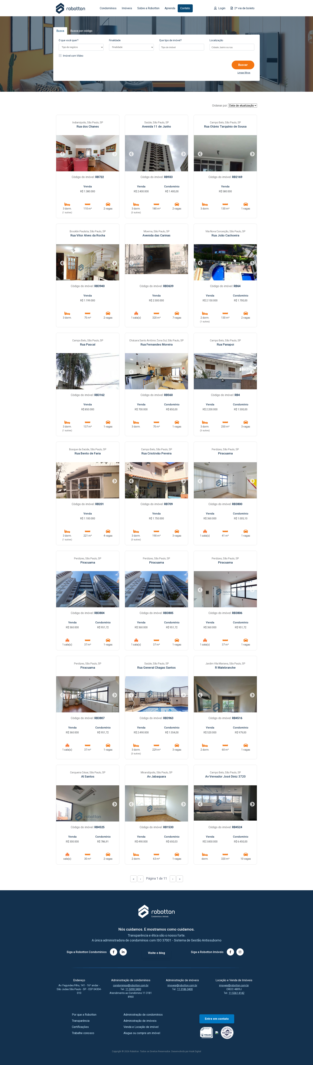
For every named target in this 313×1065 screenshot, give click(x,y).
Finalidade (115, 40)
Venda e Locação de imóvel (141, 1027)
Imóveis (127, 8)
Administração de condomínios (143, 1014)
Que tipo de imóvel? (170, 40)
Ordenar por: (220, 105)
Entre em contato (217, 1018)
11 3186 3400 (185, 989)
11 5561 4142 (236, 993)
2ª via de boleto (244, 8)
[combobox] (181, 47)
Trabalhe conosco (83, 1033)
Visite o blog (156, 953)
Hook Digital (195, 1051)
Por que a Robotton (84, 1014)
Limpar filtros (243, 72)
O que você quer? (68, 40)
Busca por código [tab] (81, 31)
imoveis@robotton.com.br (182, 985)
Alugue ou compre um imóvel (142, 1033)
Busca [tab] (60, 31)
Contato (185, 8)
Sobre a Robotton (148, 8)
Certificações (80, 1027)
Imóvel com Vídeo (73, 55)
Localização (216, 40)
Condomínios (108, 8)
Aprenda (170, 8)
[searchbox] (181, 47)
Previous (61, 153)
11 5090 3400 (133, 989)
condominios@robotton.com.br (131, 985)
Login (221, 8)
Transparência (80, 1020)
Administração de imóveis (140, 1020)
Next (114, 153)
